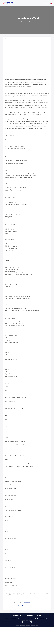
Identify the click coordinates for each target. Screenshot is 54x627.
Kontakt (33, 625)
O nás (37, 625)
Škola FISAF (22, 625)
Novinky (28, 625)
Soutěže (17, 625)
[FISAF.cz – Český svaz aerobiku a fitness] (8, 3)
